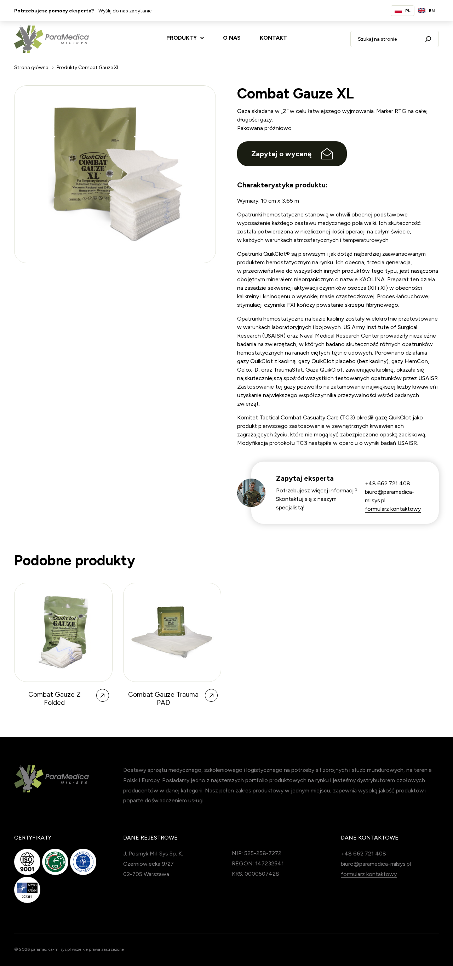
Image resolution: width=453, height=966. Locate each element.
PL (408, 10)
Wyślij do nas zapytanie (124, 11)
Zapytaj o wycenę (281, 153)
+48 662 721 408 (387, 483)
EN (432, 10)
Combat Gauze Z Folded (54, 699)
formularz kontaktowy (393, 508)
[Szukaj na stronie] (428, 39)
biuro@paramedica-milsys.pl (376, 863)
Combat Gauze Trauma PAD (163, 699)
